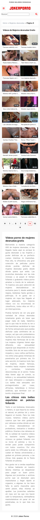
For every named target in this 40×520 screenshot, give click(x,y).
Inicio (5, 23)
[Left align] (3, 8)
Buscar (4, 14)
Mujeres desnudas (16, 23)
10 (35, 223)
